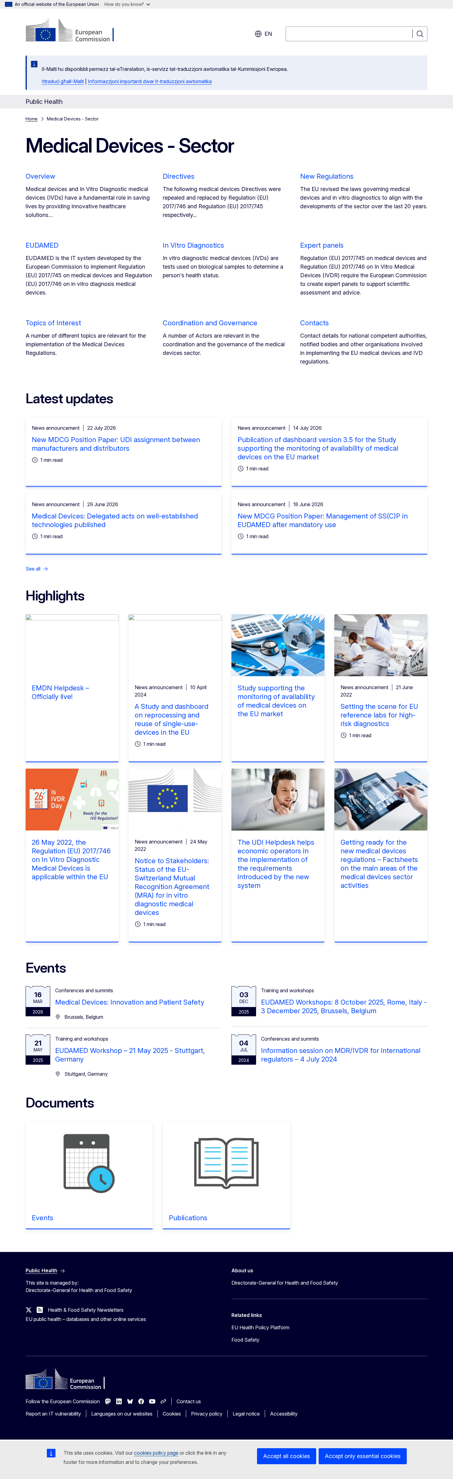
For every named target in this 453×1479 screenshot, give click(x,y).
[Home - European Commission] (75, 30)
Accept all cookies (286, 1456)
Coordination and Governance (210, 323)
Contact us (189, 1401)
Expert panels (322, 245)
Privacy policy (206, 1414)
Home (32, 118)
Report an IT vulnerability (53, 1414)
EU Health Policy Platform (260, 1327)
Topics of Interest (53, 323)
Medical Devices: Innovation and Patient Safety (129, 1002)
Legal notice (246, 1414)
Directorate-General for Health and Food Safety (284, 1283)
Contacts (314, 323)
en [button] (268, 33)
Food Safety (245, 1340)
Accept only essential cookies (363, 1456)
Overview (40, 176)
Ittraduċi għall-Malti (63, 81)
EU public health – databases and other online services (86, 1319)
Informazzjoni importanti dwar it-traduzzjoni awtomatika (150, 81)
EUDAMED (42, 245)
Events (42, 1218)
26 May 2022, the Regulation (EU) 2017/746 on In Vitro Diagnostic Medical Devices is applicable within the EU (71, 859)
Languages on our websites (122, 1414)
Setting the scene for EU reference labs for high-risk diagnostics (379, 715)
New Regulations (326, 176)
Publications (188, 1218)
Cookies (172, 1414)
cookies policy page (156, 1453)
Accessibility (284, 1414)
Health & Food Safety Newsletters (86, 1310)
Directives (178, 176)
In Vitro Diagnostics (193, 245)
